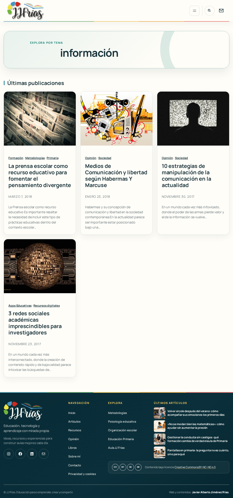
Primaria (52, 158)
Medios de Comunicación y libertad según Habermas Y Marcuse (116, 175)
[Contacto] (221, 11)
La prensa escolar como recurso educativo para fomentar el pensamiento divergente (39, 175)
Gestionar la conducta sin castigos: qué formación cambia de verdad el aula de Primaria (197, 439)
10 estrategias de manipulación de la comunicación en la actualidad (186, 175)
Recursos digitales (46, 305)
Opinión (90, 158)
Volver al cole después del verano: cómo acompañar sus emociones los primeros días (196, 413)
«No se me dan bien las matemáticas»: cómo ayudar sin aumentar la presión (195, 426)
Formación (15, 158)
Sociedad (104, 158)
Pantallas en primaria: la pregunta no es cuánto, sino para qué (198, 452)
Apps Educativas (20, 305)
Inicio (71, 413)
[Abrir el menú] (195, 11)
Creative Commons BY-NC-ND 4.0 (195, 467)
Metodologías (35, 158)
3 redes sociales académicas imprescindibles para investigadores (35, 323)
